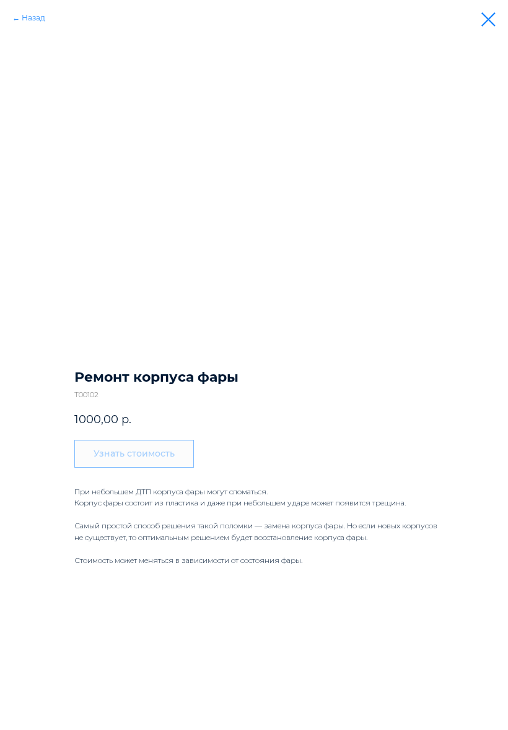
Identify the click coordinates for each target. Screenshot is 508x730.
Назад (33, 17)
